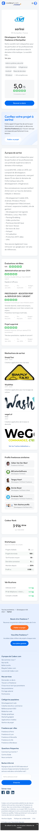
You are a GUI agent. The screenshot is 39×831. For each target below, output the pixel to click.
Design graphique (8, 714)
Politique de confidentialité (22, 818)
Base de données (20, 71)
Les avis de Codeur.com (10, 671)
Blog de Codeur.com (9, 668)
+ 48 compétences (21, 75)
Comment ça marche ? (10, 752)
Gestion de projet (8, 722)
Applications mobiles (9, 720)
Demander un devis (8, 680)
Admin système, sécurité (14, 63)
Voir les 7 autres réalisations (19, 446)
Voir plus (8, 58)
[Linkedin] (12, 792)
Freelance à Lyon (8, 734)
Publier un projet (13, 139)
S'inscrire (16, 783)
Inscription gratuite (19, 643)
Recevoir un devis (19, 103)
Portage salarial (7, 691)
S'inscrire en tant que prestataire (13, 686)
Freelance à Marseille (9, 737)
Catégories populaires (10, 699)
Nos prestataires (7, 688)
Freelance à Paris (8, 732)
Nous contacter (7, 757)
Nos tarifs (5, 663)
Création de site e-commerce (12, 706)
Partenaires (6, 694)
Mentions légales (7, 818)
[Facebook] (3, 792)
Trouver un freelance (9, 683)
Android (8, 71)
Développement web (9, 703)
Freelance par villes (9, 728)
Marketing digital (8, 717)
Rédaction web (7, 711)
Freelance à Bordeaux (9, 743)
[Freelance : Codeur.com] (12, 3)
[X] (8, 792)
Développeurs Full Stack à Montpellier (25, 507)
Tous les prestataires (8, 610)
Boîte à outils (6, 665)
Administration (11, 67)
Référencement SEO (9, 709)
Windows (9, 75)
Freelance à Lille (7, 740)
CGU (33, 818)
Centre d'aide (6, 755)
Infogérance (23, 67)
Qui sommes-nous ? (8, 660)
